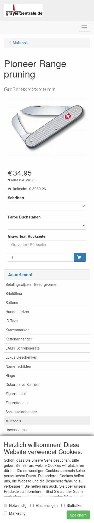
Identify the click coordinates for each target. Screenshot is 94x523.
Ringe (10, 375)
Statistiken (75, 505)
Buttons (11, 302)
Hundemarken (17, 311)
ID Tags (11, 320)
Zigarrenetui (15, 393)
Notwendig (18, 505)
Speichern (78, 515)
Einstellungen (47, 505)
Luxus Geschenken (21, 357)
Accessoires (17, 429)
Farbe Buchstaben (24, 216)
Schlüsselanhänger (21, 411)
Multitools (13, 420)
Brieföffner (13, 293)
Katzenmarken (17, 329)
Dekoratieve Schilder (22, 384)
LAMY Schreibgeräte (22, 348)
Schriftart (16, 197)
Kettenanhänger (18, 338)
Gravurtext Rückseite (26, 236)
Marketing (17, 513)
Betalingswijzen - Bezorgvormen (31, 284)
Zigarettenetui (16, 402)
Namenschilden (18, 366)
